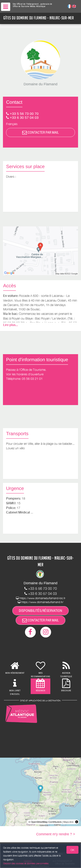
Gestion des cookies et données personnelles (26, 863)
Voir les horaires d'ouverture (24, 374)
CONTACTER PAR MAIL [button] (43, 132)
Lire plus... (10, 325)
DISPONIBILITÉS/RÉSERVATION (40, 611)
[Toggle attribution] (76, 821)
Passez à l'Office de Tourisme (25, 369)
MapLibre (68, 821)
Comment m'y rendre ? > (55, 834)
